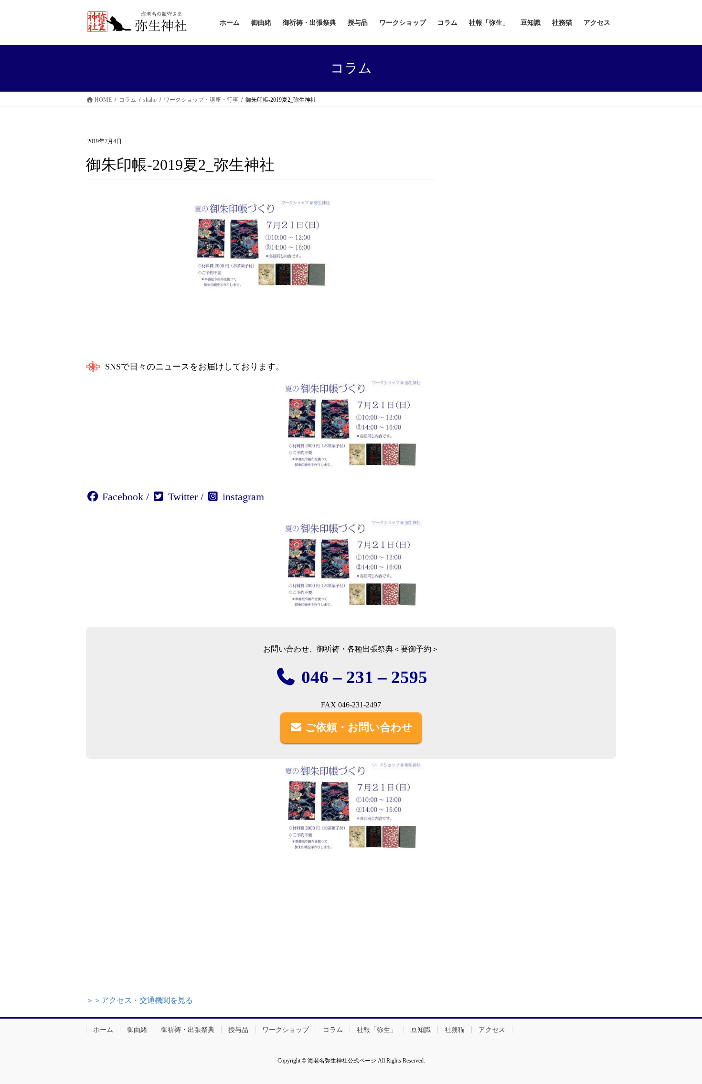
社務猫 (455, 1029)
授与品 (238, 1029)
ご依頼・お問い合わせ (357, 727)
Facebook (121, 497)
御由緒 (137, 1029)
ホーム (103, 1029)
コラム (333, 1029)
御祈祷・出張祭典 (187, 1029)
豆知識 (421, 1029)
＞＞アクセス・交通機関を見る (139, 1000)
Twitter (181, 497)
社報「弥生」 (377, 1029)
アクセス (492, 1029)
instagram (242, 497)
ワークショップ (285, 1029)
